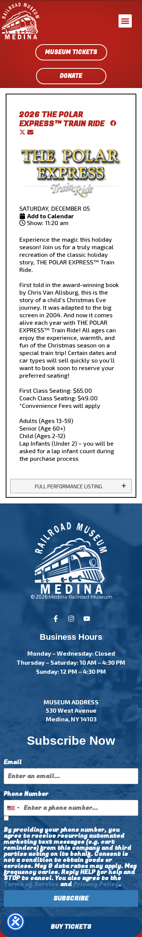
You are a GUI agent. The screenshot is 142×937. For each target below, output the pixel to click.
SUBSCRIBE (71, 898)
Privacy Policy (96, 884)
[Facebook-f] (55, 618)
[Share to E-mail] (30, 132)
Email (13, 762)
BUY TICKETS (71, 926)
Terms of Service (31, 884)
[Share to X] (23, 132)
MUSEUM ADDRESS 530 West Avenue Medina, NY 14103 (71, 710)
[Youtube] (87, 618)
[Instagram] (71, 618)
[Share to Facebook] (111, 123)
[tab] (71, 486)
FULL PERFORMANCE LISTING (68, 486)
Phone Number (26, 794)
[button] (125, 21)
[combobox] (13, 807)
